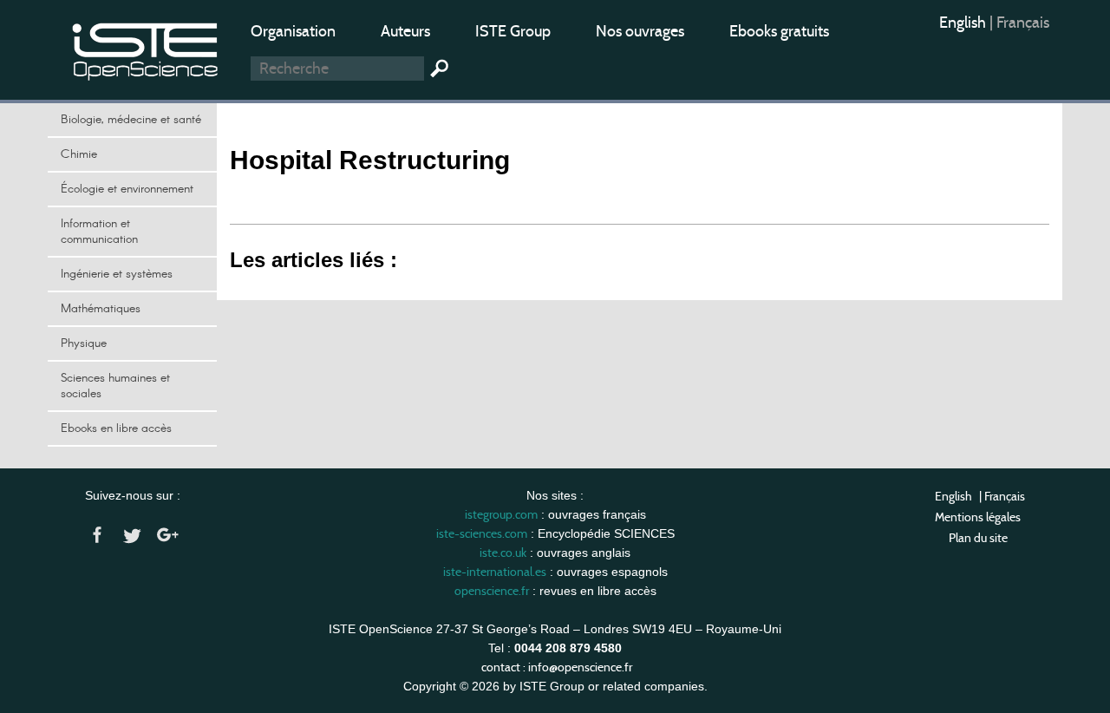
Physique (84, 343)
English (964, 22)
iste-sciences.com (481, 533)
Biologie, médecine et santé (131, 119)
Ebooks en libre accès (116, 428)
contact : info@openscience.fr (556, 667)
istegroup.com (501, 514)
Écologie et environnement (127, 189)
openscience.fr (491, 591)
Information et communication (99, 231)
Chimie (79, 154)
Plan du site (978, 538)
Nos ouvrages (640, 31)
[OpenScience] (146, 48)
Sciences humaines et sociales (115, 386)
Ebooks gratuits (779, 31)
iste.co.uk (503, 552)
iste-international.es (494, 571)
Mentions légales (978, 517)
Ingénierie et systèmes (117, 274)
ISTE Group (513, 31)
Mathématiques (100, 308)
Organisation (293, 31)
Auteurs (405, 31)
